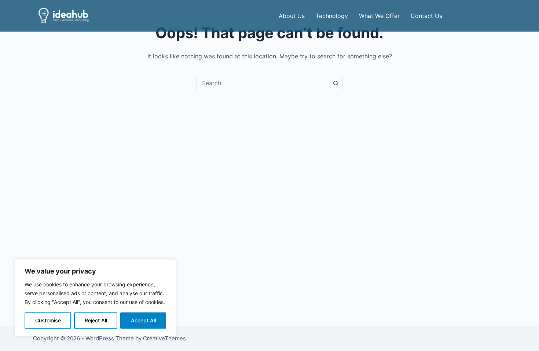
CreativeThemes (164, 338)
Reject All (96, 320)
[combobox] (263, 83)
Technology (332, 15)
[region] (95, 297)
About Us (292, 15)
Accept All (143, 320)
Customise (48, 320)
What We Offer (379, 15)
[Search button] (335, 83)
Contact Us (426, 15)
